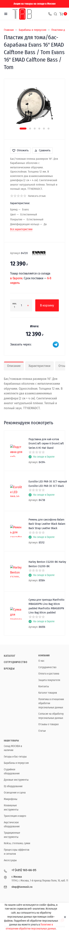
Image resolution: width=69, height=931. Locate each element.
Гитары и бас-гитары (15, 756)
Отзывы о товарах (48, 724)
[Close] (63, 917)
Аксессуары (10, 860)
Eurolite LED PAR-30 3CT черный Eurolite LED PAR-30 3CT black (48, 484)
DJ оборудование (13, 786)
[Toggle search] (55, 14)
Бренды (9, 668)
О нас (41, 660)
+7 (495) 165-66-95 (24, 870)
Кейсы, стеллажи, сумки (17, 843)
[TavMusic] (22, 14)
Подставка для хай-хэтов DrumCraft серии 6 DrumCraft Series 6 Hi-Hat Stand (46, 443)
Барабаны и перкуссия (16, 763)
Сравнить (44, 150)
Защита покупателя (49, 680)
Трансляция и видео (15, 816)
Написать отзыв (37, 196)
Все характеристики (21, 229)
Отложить (23, 150)
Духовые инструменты (16, 779)
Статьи (42, 730)
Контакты (43, 686)
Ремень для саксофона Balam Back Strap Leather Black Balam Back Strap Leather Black (47, 524)
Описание (14, 366)
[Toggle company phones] (50, 14)
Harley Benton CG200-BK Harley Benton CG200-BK (47, 564)
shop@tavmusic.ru (22, 887)
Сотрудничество (16, 662)
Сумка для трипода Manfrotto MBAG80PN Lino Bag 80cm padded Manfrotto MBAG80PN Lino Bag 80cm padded (46, 606)
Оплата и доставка (48, 673)
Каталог (9, 655)
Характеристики (39, 366)
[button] (23, 128)
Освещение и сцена (15, 792)
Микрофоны (10, 799)
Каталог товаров (47, 692)
